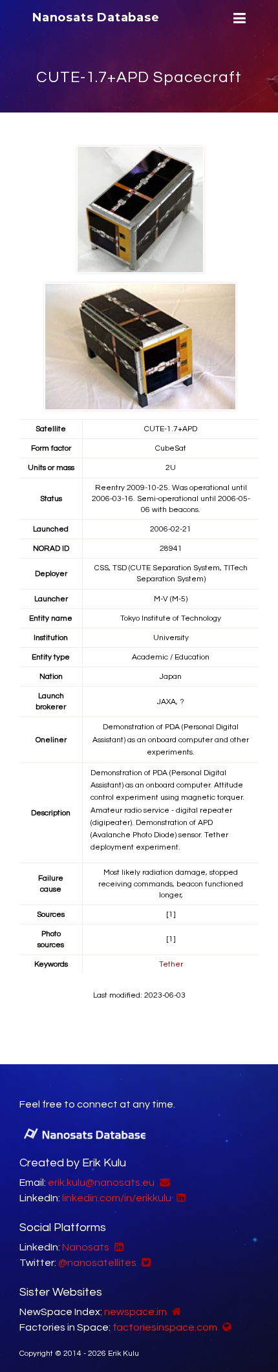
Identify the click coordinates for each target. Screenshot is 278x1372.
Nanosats (85, 1247)
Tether (171, 964)
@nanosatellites (97, 1263)
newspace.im (135, 1312)
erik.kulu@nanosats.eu (101, 1182)
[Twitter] (144, 1263)
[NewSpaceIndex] (175, 1312)
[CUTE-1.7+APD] (140, 209)
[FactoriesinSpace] (225, 1327)
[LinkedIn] (179, 1198)
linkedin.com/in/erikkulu (116, 1198)
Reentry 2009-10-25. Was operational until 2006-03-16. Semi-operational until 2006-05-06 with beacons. (171, 499)
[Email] (163, 1182)
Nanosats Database (96, 17)
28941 (171, 548)
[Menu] (238, 18)
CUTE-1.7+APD (170, 429)
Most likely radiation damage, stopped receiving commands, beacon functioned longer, (170, 883)
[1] (171, 914)
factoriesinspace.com (164, 1327)
